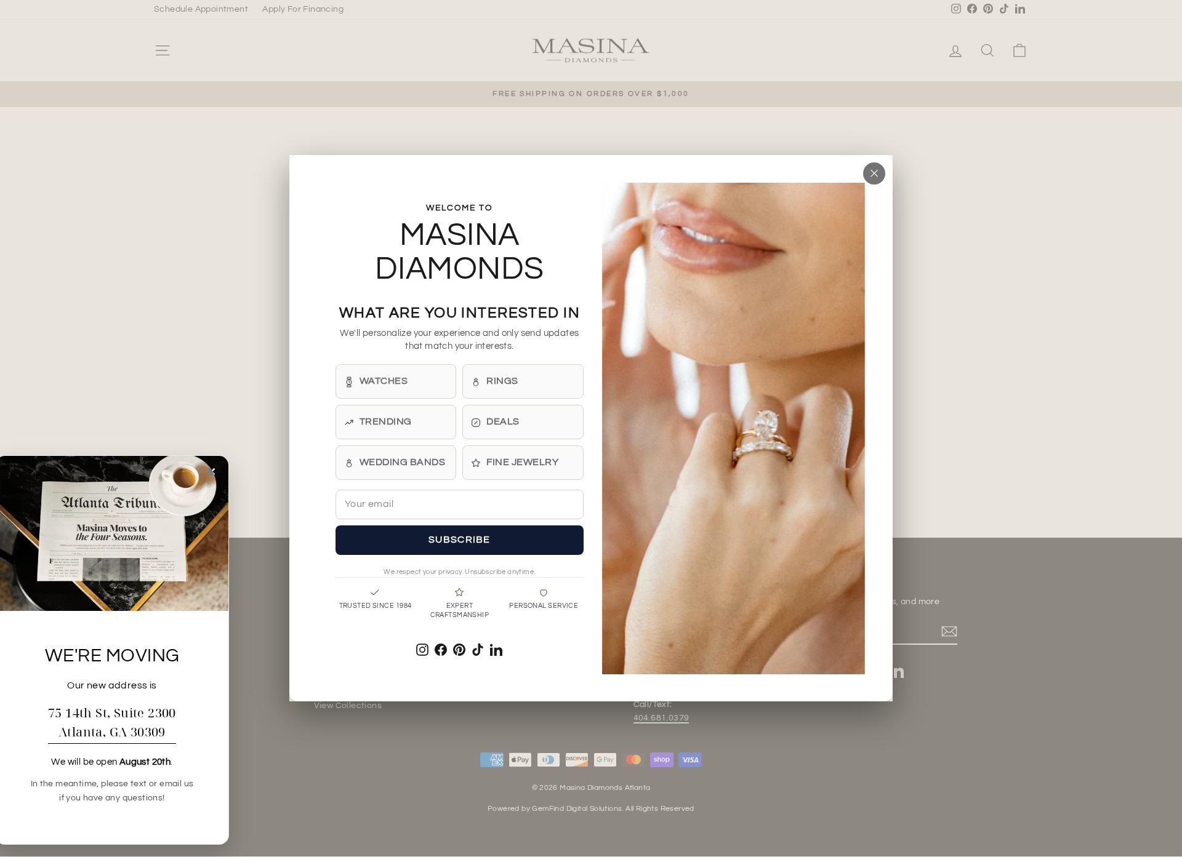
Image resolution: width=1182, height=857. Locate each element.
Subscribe (459, 540)
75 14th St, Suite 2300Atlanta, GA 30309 (112, 722)
